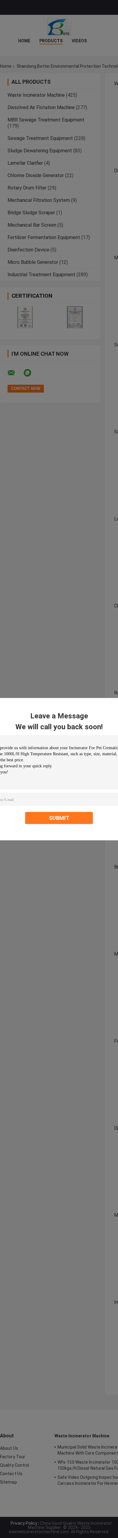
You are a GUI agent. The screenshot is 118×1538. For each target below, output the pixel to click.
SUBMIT (59, 817)
